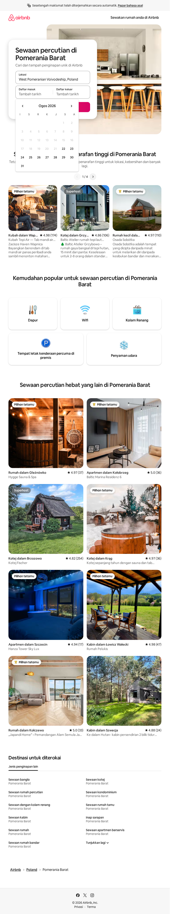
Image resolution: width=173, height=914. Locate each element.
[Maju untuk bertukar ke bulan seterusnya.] (71, 106)
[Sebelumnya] (77, 176)
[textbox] (34, 94)
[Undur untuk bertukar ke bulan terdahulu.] (23, 106)
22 (63, 149)
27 (47, 157)
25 (30, 157)
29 (63, 157)
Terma (91, 907)
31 (22, 166)
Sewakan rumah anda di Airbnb (135, 17)
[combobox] (53, 79)
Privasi (78, 907)
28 (55, 157)
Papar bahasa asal (130, 5)
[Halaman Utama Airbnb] (19, 17)
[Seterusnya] (92, 176)
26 (39, 157)
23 (71, 149)
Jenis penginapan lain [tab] (23, 766)
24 (22, 157)
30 (72, 157)
